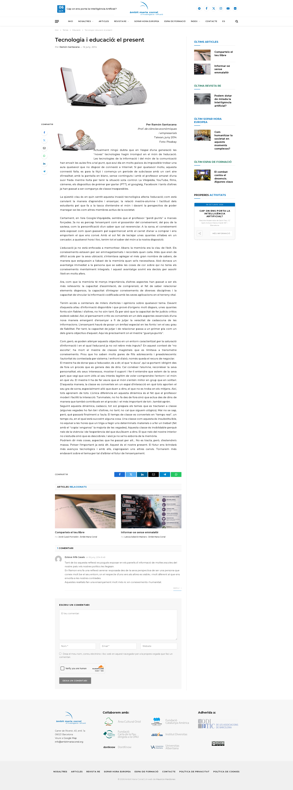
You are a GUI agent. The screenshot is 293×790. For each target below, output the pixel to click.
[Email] (44, 148)
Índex (194, 21)
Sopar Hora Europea (146, 21)
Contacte (211, 21)
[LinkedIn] (44, 164)
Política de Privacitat (194, 771)
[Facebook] (44, 132)
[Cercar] (236, 21)
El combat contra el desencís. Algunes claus (223, 176)
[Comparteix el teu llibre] (85, 511)
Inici (70, 21)
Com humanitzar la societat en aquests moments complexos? (223, 140)
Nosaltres (84, 21)
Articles (104, 21)
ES (223, 21)
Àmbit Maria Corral (88, 537)
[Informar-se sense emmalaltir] (151, 511)
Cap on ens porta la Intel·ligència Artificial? (92, 8)
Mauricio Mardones (165, 779)
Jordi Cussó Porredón (68, 537)
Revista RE (120, 21)
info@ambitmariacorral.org (69, 741)
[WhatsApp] (44, 156)
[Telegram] (44, 171)
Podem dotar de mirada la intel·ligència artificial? (223, 100)
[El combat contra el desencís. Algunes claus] (202, 175)
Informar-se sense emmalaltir (140, 532)
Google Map (70, 738)
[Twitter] (44, 140)
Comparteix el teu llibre (70, 532)
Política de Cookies (226, 771)
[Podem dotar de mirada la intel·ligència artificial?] (202, 98)
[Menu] (57, 21)
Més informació (221, 233)
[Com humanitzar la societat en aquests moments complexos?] (202, 135)
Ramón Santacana (70, 47)
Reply (176, 588)
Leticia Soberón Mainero (136, 537)
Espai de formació (175, 21)
